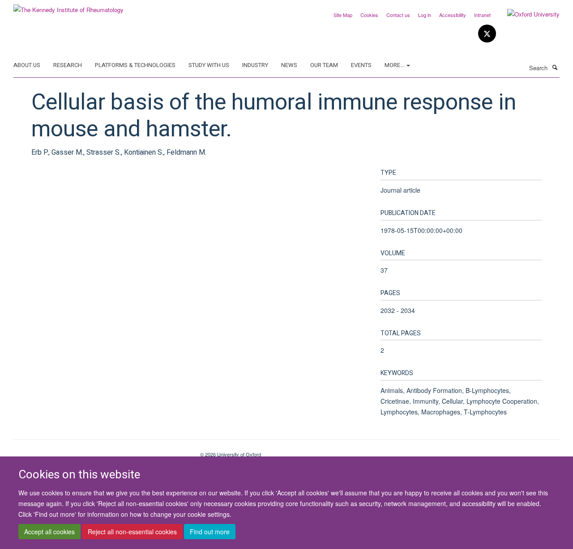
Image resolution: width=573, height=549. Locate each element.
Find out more (210, 531)
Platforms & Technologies (135, 65)
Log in (424, 14)
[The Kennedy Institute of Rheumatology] (68, 6)
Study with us (208, 65)
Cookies (369, 14)
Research (67, 65)
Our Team (324, 65)
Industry (255, 65)
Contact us (398, 14)
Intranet (482, 14)
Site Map (343, 14)
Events (361, 65)
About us (26, 65)
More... (395, 65)
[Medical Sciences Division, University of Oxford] (100, 451)
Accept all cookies (49, 531)
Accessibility (452, 14)
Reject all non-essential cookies (132, 531)
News (289, 65)
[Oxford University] (527, 14)
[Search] (555, 67)
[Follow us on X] (487, 34)
